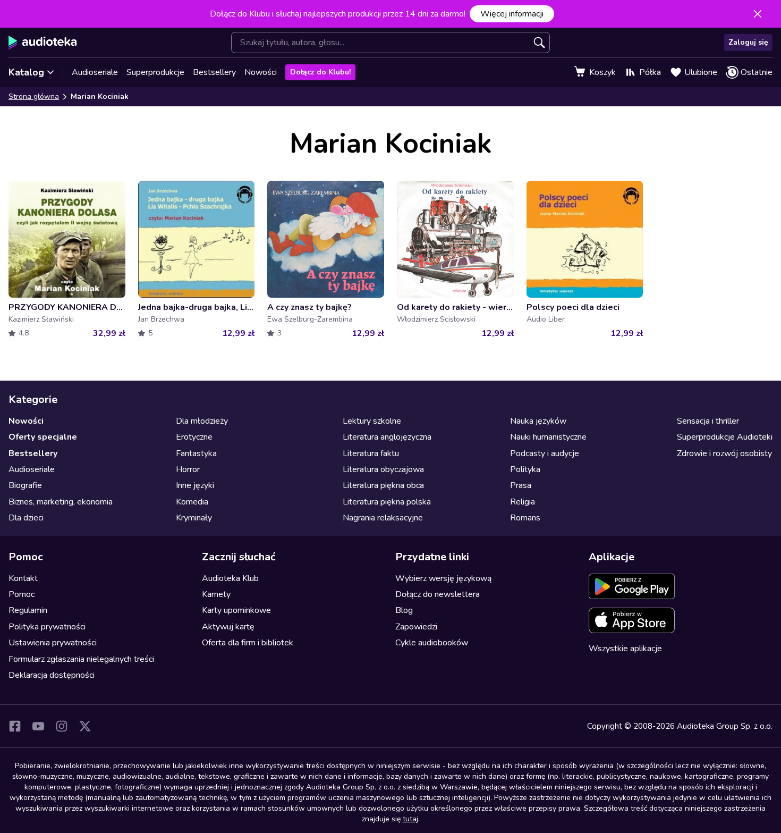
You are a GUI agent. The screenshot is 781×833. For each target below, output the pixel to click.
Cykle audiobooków (431, 643)
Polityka (525, 469)
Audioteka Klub (230, 578)
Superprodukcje (155, 72)
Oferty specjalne (43, 437)
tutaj (410, 819)
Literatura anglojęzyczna (387, 437)
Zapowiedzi (416, 627)
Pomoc (22, 594)
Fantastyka (196, 453)
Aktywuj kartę (228, 627)
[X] (85, 726)
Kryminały (194, 518)
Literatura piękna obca (383, 485)
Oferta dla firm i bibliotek (247, 643)
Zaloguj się (748, 42)
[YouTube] (38, 726)
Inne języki (195, 485)
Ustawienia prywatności (53, 642)
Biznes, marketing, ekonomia (61, 502)
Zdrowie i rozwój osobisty (724, 453)
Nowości (260, 72)
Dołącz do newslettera (437, 594)
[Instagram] (61, 726)
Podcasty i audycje (544, 453)
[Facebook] (15, 726)
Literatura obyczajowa (383, 469)
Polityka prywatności (47, 627)
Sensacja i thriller (708, 421)
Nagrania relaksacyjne (383, 518)
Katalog (26, 72)
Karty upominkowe (236, 610)
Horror (188, 469)
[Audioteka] (43, 42)
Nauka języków (538, 421)
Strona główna (34, 96)
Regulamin (28, 610)
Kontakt (23, 578)
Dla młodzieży (202, 421)
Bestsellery (214, 72)
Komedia (192, 502)
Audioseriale (95, 72)
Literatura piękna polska (387, 502)
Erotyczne (194, 437)
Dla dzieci (26, 518)
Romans (525, 518)
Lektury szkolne (372, 421)
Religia (522, 502)
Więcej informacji (512, 14)
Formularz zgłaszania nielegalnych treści (81, 659)
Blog (404, 610)
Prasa (520, 485)
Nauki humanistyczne (548, 437)
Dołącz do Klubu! (320, 72)
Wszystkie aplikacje (625, 648)
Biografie (25, 485)
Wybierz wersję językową (443, 578)
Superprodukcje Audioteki (724, 437)
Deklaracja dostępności (52, 675)
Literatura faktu (371, 453)
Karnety (216, 594)
